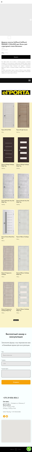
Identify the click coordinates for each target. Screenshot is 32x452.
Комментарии (4, 368)
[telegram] (4, 416)
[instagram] (7, 416)
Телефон (3, 360)
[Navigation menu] (29, 80)
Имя (2, 351)
